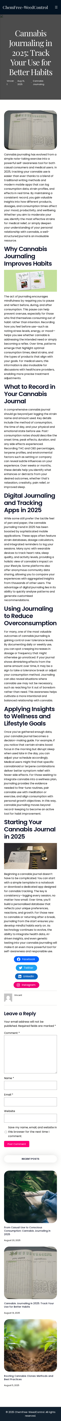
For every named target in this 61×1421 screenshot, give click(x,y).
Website (9, 1111)
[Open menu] (56, 7)
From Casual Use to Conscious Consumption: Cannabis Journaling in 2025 (27, 1231)
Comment (12, 1033)
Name (9, 1078)
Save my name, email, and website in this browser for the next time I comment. (32, 1131)
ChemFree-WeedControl (25, 7)
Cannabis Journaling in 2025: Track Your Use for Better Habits (29, 1305)
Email (8, 1095)
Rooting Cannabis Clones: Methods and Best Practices (28, 1377)
